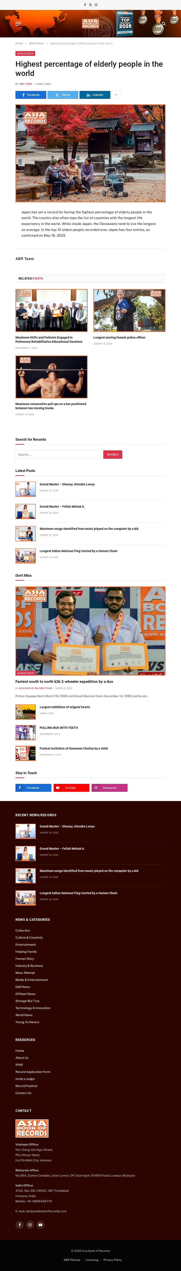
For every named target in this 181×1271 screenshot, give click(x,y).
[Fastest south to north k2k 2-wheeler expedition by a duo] (90, 631)
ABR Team (25, 84)
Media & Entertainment (31, 980)
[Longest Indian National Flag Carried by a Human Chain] (25, 556)
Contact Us (23, 1093)
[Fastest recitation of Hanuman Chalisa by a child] (25, 753)
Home (19, 1050)
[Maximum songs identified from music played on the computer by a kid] (25, 533)
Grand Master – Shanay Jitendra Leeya (67, 484)
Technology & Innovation (32, 1008)
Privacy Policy (113, 1260)
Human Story (25, 673)
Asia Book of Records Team (35, 688)
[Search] (163, 24)
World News (25, 53)
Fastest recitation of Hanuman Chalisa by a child (74, 748)
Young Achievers (27, 1022)
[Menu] (18, 24)
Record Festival (26, 1086)
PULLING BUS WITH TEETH (59, 727)
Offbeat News (25, 994)
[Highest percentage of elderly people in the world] (90, 153)
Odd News (22, 987)
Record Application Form (32, 1072)
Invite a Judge (25, 1079)
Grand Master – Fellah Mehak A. (62, 506)
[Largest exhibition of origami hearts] (25, 712)
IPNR (19, 1065)
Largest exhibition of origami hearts (65, 707)
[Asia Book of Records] (90, 23)
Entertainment (25, 944)
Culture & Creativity (29, 937)
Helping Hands (26, 951)
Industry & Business (29, 965)
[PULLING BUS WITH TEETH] (25, 732)
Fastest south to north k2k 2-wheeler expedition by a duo (64, 681)
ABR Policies (72, 1260)
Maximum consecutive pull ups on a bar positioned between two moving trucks (50, 406)
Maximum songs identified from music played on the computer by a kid (89, 529)
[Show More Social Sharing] (115, 95)
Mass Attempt (25, 972)
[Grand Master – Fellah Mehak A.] (25, 511)
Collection (22, 930)
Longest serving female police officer (119, 337)
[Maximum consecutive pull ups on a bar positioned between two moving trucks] (51, 377)
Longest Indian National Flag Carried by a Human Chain (78, 551)
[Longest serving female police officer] (129, 310)
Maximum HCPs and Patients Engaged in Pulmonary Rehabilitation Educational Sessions (48, 339)
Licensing (91, 1260)
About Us (21, 1057)
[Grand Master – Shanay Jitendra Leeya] (25, 489)
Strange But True (27, 1001)
